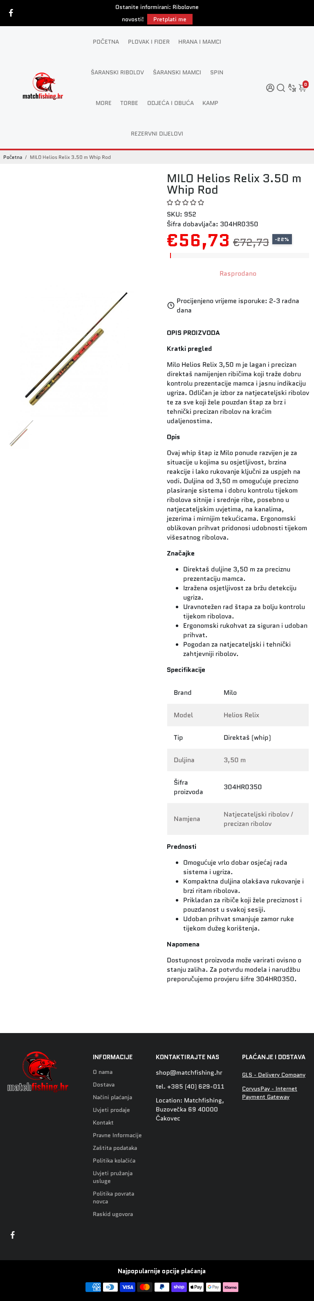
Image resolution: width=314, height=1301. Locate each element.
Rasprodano (238, 273)
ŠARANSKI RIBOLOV (117, 72)
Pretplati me (169, 19)
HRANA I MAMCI (199, 42)
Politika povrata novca (113, 1197)
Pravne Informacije (117, 1135)
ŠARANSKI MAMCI (177, 72)
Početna (12, 157)
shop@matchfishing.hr (189, 1072)
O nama (102, 1072)
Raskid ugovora (113, 1214)
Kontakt (103, 1123)
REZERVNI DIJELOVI (157, 133)
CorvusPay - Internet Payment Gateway (269, 1093)
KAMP (210, 103)
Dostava (103, 1085)
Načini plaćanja (112, 1097)
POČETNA (106, 42)
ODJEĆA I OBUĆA (170, 103)
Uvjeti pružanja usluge (112, 1177)
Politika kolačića (114, 1161)
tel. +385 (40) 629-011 (190, 1086)
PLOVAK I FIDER (149, 42)
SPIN (216, 72)
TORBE (129, 103)
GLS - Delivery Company (273, 1075)
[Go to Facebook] (11, 13)
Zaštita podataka (115, 1148)
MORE (104, 103)
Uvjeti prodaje (111, 1110)
